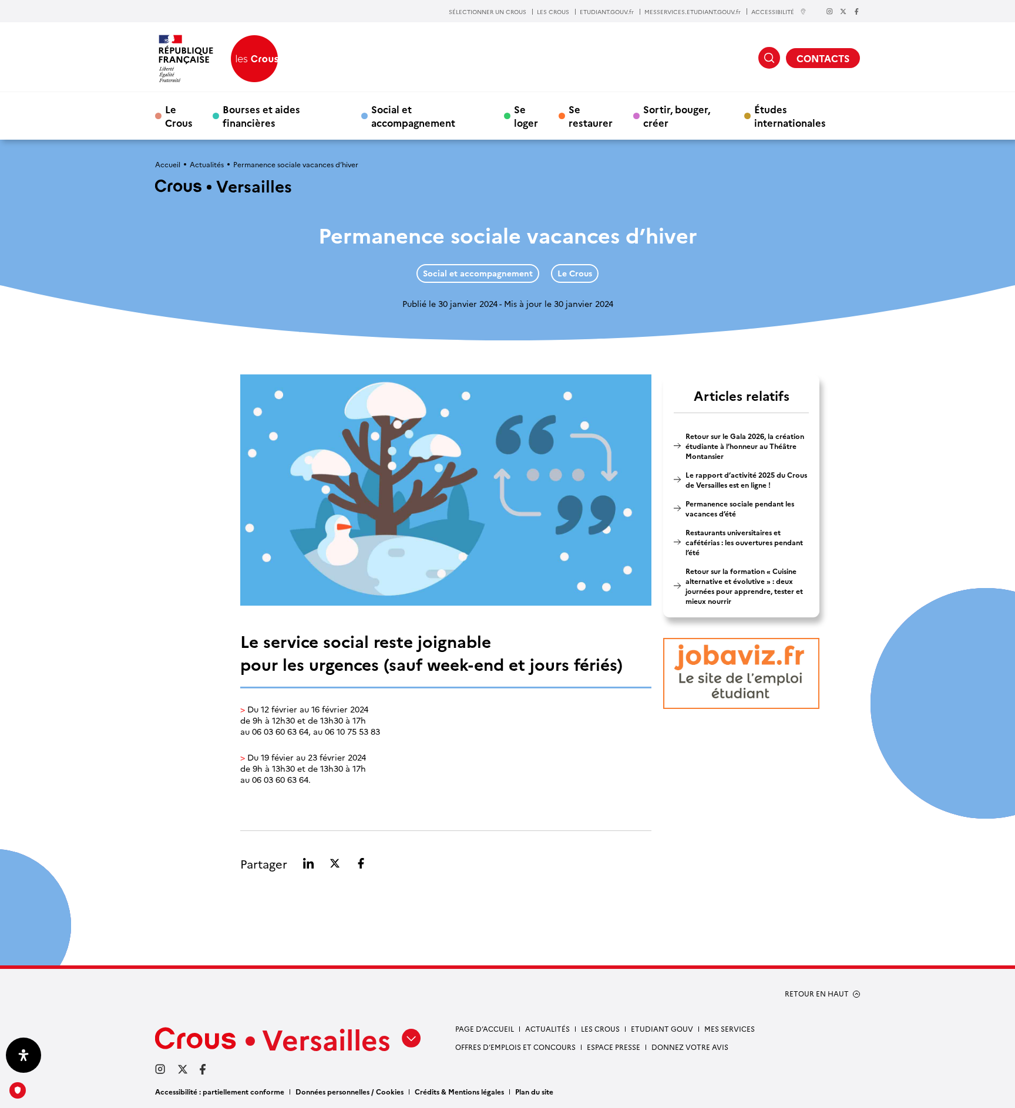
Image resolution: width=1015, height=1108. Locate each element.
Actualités (207, 164)
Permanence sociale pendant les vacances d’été (739, 508)
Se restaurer (591, 115)
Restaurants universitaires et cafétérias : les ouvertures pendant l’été (744, 542)
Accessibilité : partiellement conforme (219, 1091)
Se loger (526, 115)
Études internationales (790, 115)
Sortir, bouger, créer (676, 115)
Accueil (167, 164)
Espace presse (613, 1047)
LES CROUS (553, 12)
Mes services (729, 1028)
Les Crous (600, 1028)
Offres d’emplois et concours (515, 1047)
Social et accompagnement (413, 115)
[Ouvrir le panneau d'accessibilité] (23, 1055)
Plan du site (534, 1091)
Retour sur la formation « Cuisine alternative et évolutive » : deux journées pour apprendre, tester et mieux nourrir (744, 586)
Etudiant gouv (662, 1028)
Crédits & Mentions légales (459, 1091)
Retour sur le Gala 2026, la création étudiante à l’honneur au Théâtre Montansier (744, 446)
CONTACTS (822, 58)
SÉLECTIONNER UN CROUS (487, 12)
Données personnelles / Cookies (349, 1091)
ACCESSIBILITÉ (772, 11)
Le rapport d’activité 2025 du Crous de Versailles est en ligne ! (746, 479)
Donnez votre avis (689, 1047)
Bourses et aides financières (261, 115)
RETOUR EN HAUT (817, 993)
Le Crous (179, 115)
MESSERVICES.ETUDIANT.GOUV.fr (692, 12)
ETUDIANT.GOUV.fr (607, 12)
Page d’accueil (484, 1028)
